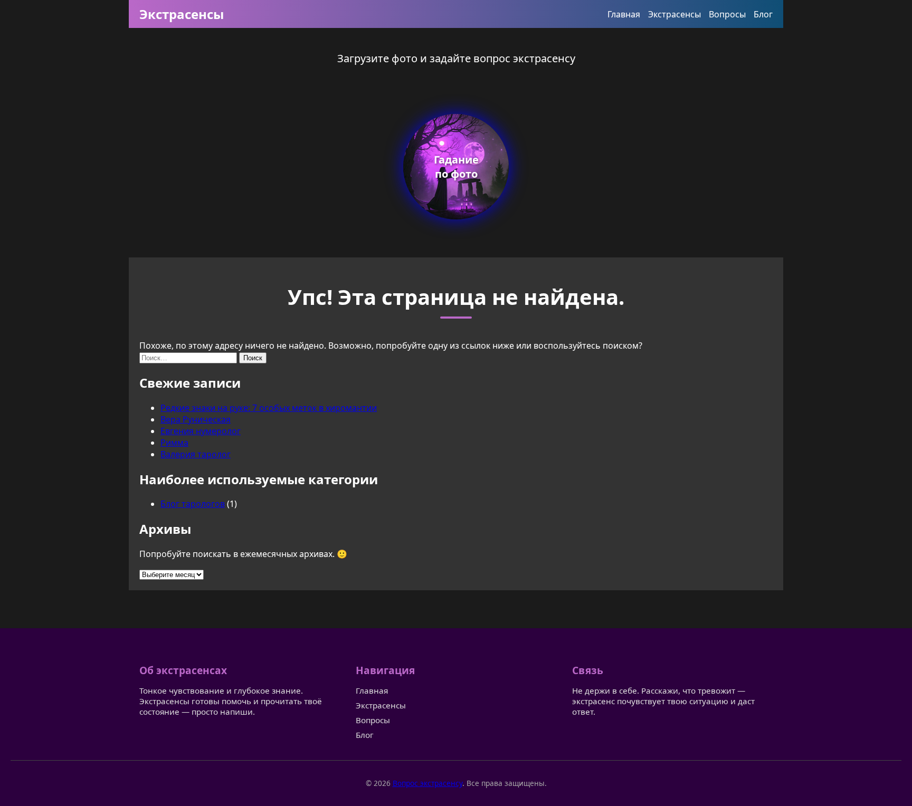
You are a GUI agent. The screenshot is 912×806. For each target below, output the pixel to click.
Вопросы (727, 14)
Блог (763, 14)
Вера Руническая (195, 419)
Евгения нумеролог (200, 431)
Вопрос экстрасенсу (427, 783)
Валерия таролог (195, 454)
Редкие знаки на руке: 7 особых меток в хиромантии (268, 408)
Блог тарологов (192, 504)
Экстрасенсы (181, 14)
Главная (623, 14)
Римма (174, 442)
